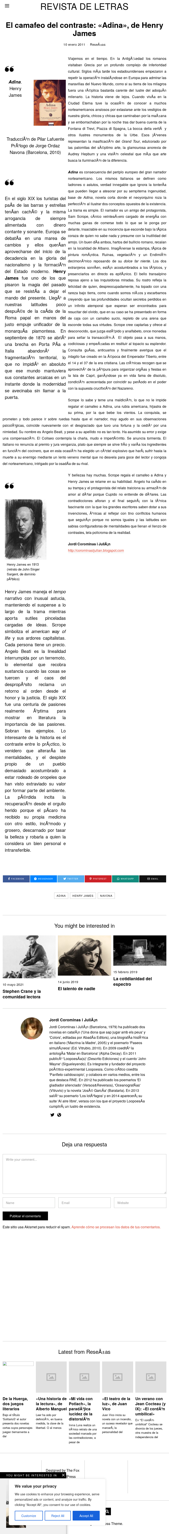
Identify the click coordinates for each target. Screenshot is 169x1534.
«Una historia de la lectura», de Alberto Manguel (51, 1403)
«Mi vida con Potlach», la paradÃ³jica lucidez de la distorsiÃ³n (81, 1408)
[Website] (59, 1114)
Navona (106, 895)
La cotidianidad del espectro (132, 981)
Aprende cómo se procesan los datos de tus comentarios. (116, 1226)
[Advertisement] (40, 1293)
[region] (57, 1502)
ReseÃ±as (97, 44)
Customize (28, 1515)
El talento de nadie (76, 988)
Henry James (83, 895)
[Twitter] (52, 1114)
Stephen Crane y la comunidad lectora (22, 994)
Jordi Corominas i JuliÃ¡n (73, 1019)
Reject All (57, 1515)
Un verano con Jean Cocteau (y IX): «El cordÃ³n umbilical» (150, 1406)
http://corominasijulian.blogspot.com (96, 550)
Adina (61, 895)
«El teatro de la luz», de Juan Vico (116, 1403)
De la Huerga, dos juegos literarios (15, 1403)
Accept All (86, 1515)
